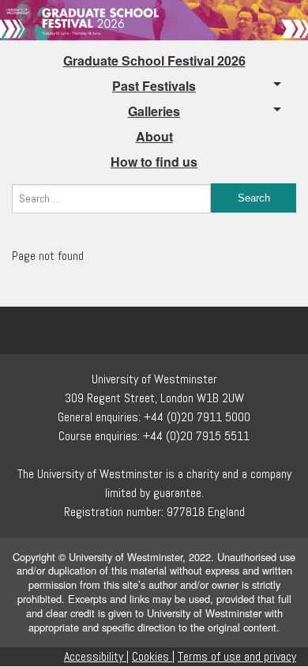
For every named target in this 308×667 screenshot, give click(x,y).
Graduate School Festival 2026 (154, 60)
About (154, 136)
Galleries (154, 111)
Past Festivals (154, 86)
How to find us (154, 162)
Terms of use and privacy (237, 656)
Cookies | (153, 656)
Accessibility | (96, 656)
